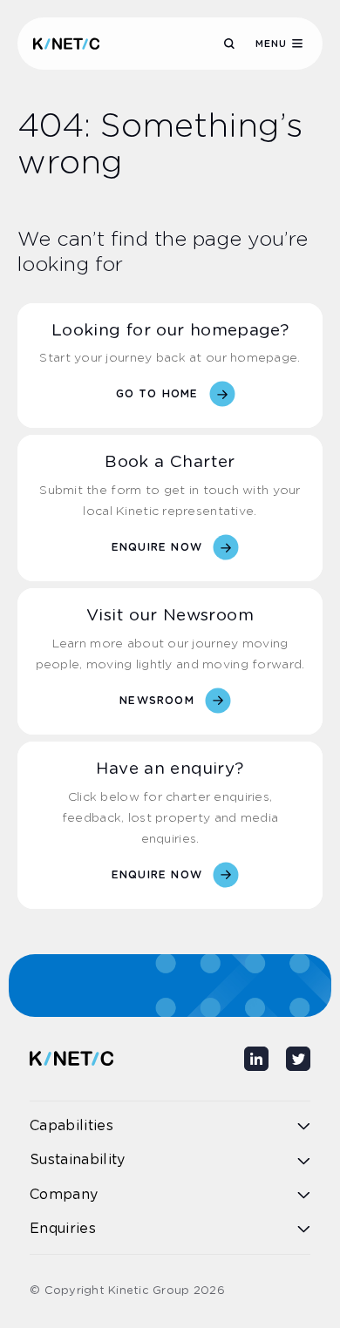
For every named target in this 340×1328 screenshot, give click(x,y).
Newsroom (156, 700)
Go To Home (157, 394)
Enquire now (157, 547)
